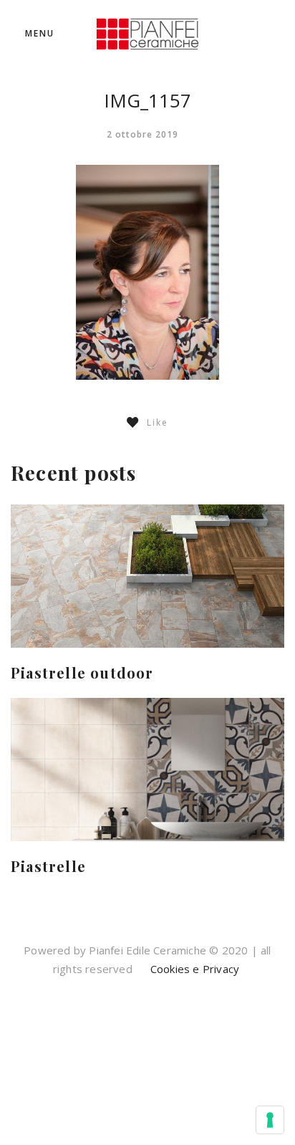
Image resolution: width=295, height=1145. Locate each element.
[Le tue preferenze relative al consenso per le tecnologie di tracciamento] (270, 1120)
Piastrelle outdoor (82, 672)
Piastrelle (48, 866)
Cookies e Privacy (194, 969)
